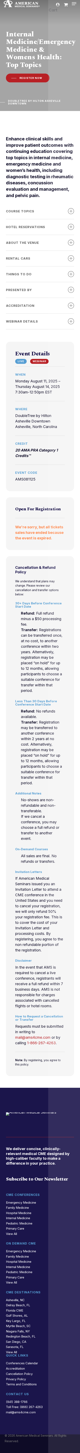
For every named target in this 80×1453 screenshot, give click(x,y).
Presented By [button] (19, 290)
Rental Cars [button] (18, 258)
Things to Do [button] (19, 274)
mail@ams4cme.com (32, 1037)
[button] (74, 4)
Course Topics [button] (20, 211)
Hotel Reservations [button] (25, 227)
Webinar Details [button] (22, 321)
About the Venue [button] (22, 243)
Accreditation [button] (20, 306)
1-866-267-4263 (41, 1043)
